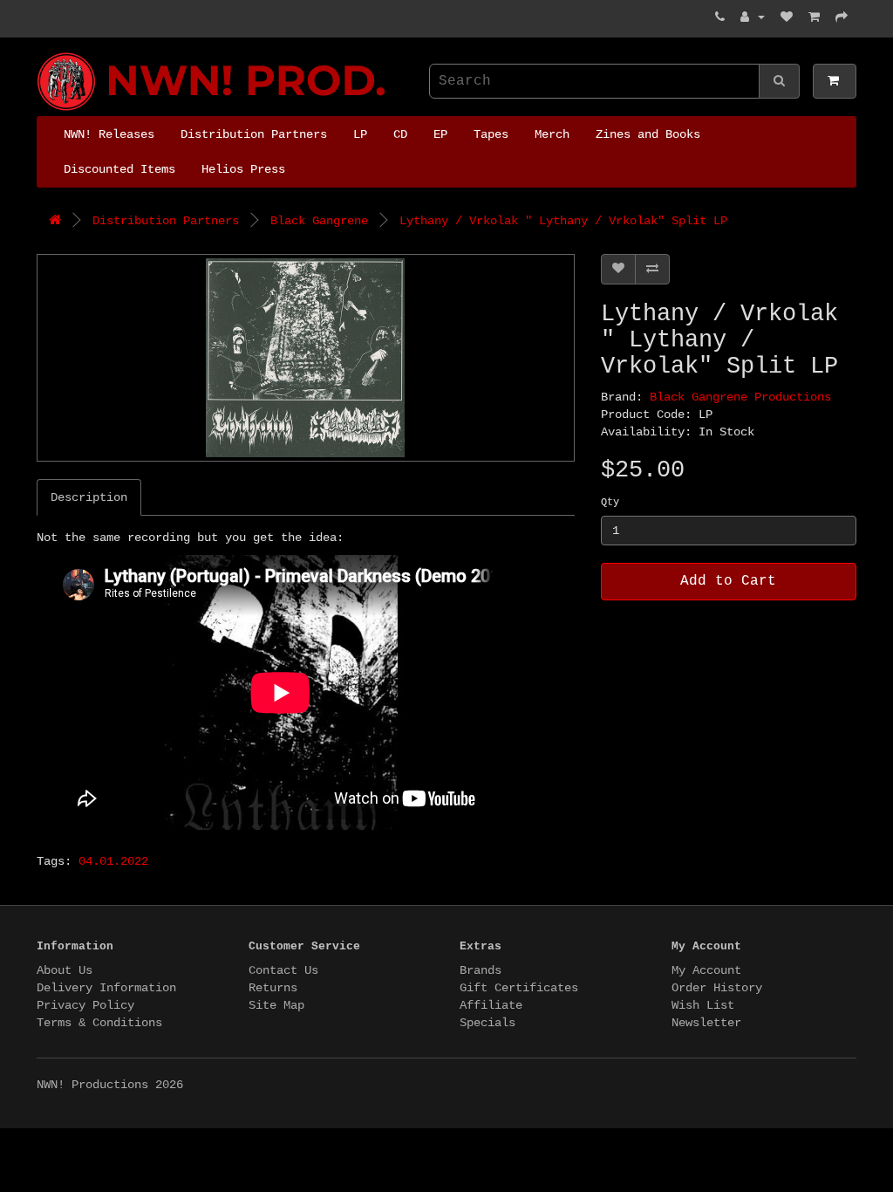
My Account (706, 970)
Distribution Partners (254, 134)
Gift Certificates (519, 988)
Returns (273, 988)
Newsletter (706, 1023)
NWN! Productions (44, 52)
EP (440, 134)
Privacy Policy (85, 1005)
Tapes (491, 134)
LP (360, 134)
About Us (64, 970)
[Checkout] (841, 17)
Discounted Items (119, 169)
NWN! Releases (109, 134)
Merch (552, 134)
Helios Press (243, 169)
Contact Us (283, 970)
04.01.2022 (113, 861)
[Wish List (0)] (787, 17)
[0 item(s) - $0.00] (834, 81)
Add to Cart (728, 581)
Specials (487, 1023)
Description (89, 497)
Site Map (276, 1005)
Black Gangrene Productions (740, 397)
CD (400, 134)
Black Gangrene (319, 221)
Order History (716, 988)
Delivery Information (106, 988)
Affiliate (491, 1005)
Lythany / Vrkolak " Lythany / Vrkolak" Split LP (563, 221)
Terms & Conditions (99, 1023)
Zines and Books (648, 134)
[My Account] (752, 17)
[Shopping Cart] (814, 17)
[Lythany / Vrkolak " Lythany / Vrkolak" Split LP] (306, 358)
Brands (480, 970)
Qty (610, 503)
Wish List (702, 1005)
